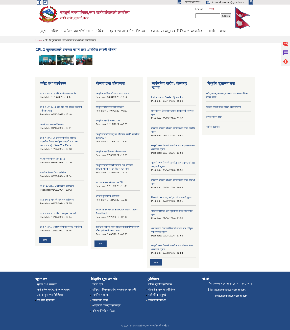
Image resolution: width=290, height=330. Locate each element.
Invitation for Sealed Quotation (167, 97)
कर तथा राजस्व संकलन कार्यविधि (109, 182)
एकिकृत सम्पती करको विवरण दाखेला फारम (223, 107)
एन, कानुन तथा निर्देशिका (50, 294)
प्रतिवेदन (100, 31)
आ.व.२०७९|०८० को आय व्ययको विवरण (57, 199)
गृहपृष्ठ (43, 31)
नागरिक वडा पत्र (213, 126)
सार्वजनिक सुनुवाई (157, 294)
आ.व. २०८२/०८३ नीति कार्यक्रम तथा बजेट (58, 93)
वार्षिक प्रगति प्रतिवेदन (160, 284)
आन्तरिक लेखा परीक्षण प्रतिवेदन (53, 172)
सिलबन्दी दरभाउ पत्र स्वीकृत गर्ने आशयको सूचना (171, 197)
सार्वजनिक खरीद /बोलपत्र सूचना (53, 289)
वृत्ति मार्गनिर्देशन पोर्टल (103, 310)
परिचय (55, 31)
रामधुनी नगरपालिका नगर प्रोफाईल (110, 107)
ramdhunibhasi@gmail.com (230, 289)
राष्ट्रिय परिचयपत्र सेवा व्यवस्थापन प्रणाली (114, 289)
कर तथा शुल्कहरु (46, 300)
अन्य (45, 240)
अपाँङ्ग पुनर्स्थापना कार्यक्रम (107, 196)
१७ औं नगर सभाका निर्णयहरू (52, 124)
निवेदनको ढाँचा (100, 300)
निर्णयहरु (141, 31)
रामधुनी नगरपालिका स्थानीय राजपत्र (111, 151)
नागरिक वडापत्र (100, 294)
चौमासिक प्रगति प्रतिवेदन (161, 289)
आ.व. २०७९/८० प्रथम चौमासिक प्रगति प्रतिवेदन (61, 227)
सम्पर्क (223, 31)
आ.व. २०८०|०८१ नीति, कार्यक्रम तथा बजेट (58, 213)
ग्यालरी (211, 31)
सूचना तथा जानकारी (120, 31)
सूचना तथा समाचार (47, 284)
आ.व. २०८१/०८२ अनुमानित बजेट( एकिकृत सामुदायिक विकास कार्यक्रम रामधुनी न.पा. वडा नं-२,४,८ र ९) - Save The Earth (59, 142)
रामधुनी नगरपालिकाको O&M (108, 120)
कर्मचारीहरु (196, 31)
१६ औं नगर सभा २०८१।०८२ (52, 159)
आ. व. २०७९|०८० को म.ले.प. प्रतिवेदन (57, 186)
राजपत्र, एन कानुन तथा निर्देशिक (168, 31)
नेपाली (211, 9)
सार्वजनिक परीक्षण (157, 300)
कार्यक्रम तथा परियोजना (77, 31)
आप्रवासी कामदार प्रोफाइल (106, 305)
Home (38, 40)
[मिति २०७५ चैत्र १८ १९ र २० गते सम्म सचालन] (65, 59)
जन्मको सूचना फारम (214, 117)
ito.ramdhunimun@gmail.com (231, 295)
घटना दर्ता (97, 284)
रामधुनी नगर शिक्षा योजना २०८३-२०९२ (112, 93)
